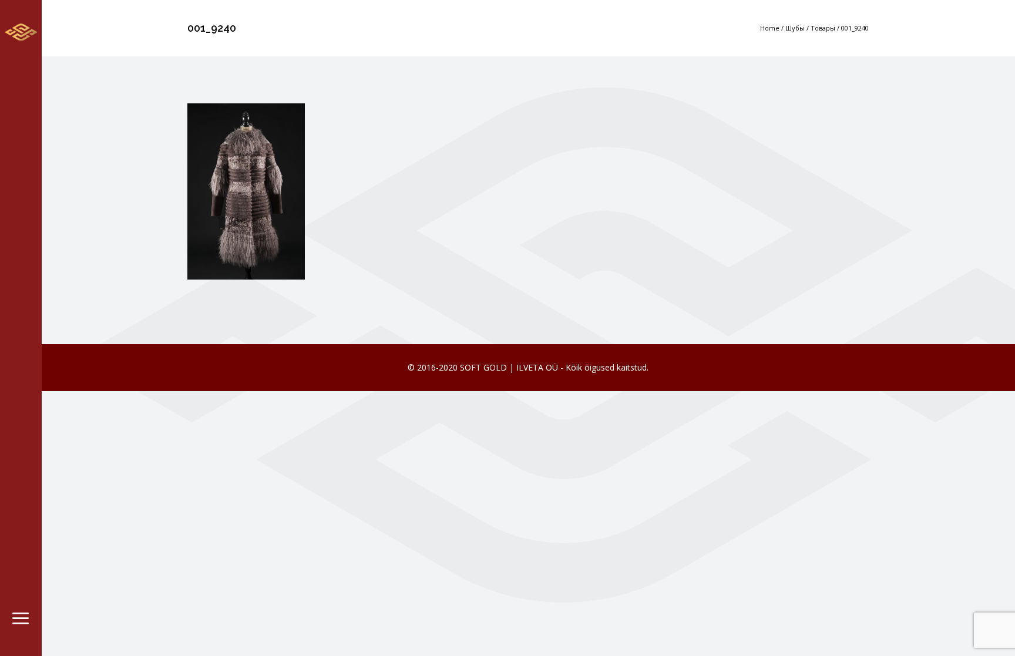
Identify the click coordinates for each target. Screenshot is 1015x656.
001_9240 (855, 27)
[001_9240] (246, 190)
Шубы (795, 27)
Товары (823, 27)
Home (769, 27)
